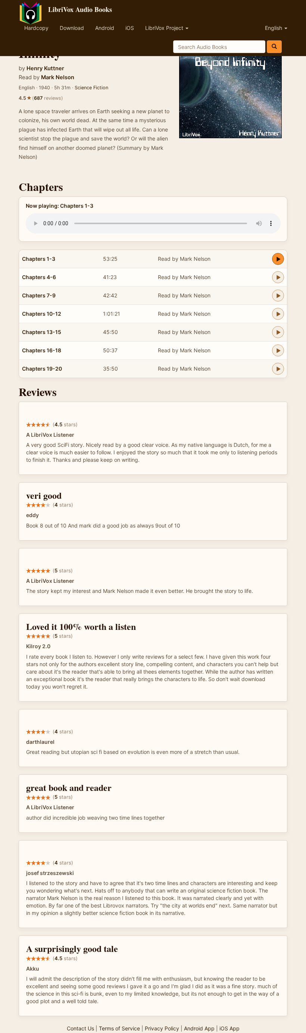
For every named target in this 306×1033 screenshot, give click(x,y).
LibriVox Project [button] (165, 28)
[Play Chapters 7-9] (278, 295)
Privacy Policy (162, 1028)
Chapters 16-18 (41, 350)
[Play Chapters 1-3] (278, 259)
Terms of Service (119, 1028)
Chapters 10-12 (41, 313)
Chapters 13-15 (41, 332)
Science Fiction (91, 87)
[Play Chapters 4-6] (278, 277)
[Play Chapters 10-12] (278, 314)
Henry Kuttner (45, 68)
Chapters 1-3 (38, 259)
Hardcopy (36, 28)
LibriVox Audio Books (80, 9)
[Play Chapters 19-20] (278, 369)
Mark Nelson (57, 77)
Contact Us (80, 1028)
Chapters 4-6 (39, 277)
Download (72, 28)
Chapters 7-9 (39, 295)
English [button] (274, 28)
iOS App (229, 1028)
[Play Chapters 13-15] (278, 332)
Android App (199, 1028)
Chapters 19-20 (42, 368)
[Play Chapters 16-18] (278, 350)
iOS (129, 28)
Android (104, 28)
